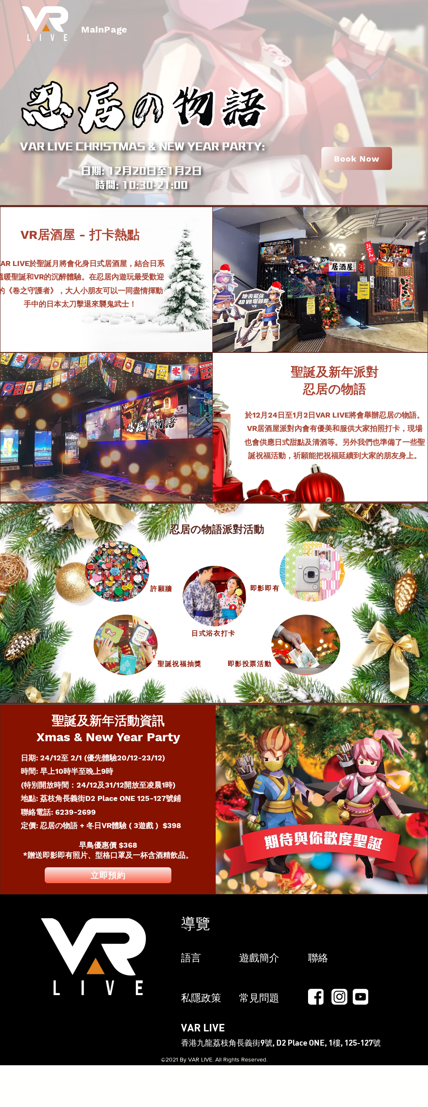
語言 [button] (191, 957)
